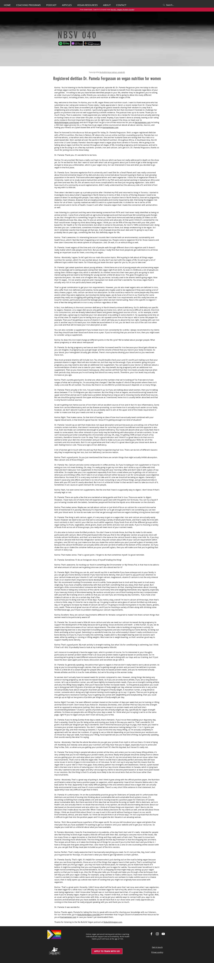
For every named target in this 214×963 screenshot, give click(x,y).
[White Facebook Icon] (151, 934)
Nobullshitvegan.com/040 (88, 914)
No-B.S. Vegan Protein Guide (122, 9)
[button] (107, 5)
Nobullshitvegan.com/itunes (66, 122)
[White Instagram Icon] (157, 934)
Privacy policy (157, 952)
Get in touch (157, 947)
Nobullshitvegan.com (113, 922)
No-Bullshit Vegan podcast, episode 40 (112, 72)
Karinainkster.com (143, 122)
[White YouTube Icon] (163, 934)
